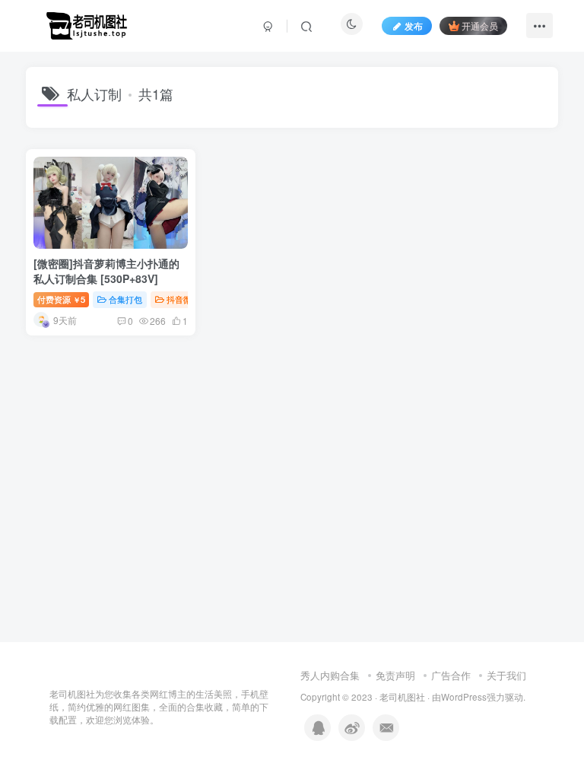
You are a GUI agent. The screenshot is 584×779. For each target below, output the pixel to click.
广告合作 (451, 675)
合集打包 (125, 299)
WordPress (464, 697)
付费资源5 (61, 299)
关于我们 (506, 675)
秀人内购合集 (330, 675)
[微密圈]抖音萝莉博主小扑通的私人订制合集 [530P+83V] (106, 271)
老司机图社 (402, 697)
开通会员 (480, 25)
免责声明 (395, 675)
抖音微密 (183, 299)
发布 (414, 25)
